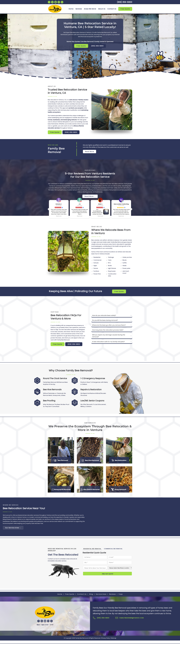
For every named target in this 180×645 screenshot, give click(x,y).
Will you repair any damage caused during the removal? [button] (108, 336)
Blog (91, 594)
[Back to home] (55, 9)
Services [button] (79, 9)
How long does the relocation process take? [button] (107, 330)
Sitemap (113, 638)
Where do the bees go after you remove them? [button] (109, 325)
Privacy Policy (105, 638)
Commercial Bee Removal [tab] (113, 549)
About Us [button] (101, 9)
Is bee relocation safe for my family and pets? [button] (108, 342)
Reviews (112, 594)
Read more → (119, 438)
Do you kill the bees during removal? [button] (105, 320)
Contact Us (111, 9)
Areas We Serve (90, 9)
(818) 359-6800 (124, 2)
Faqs (121, 594)
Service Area (101, 594)
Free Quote (125, 9)
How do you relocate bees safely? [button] (104, 315)
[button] (131, 209)
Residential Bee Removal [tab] (92, 549)
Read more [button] (58, 216)
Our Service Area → (13, 528)
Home (71, 9)
